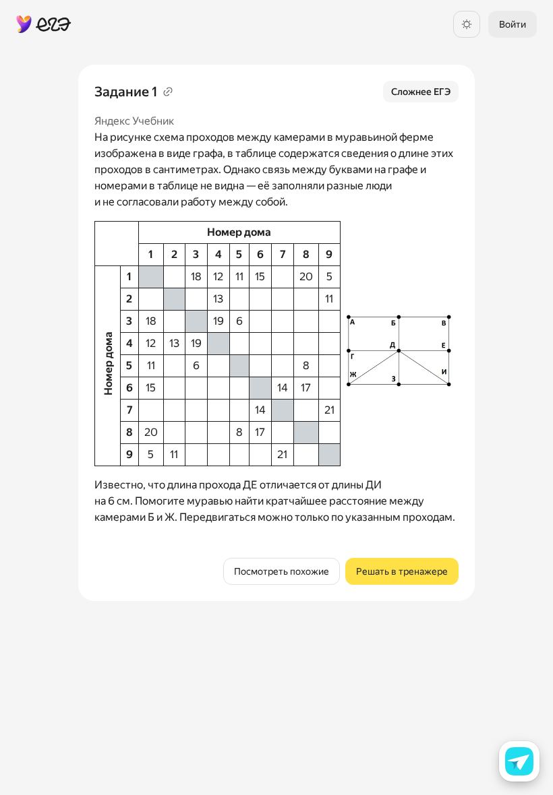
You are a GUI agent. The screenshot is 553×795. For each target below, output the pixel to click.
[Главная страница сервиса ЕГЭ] (43, 24)
